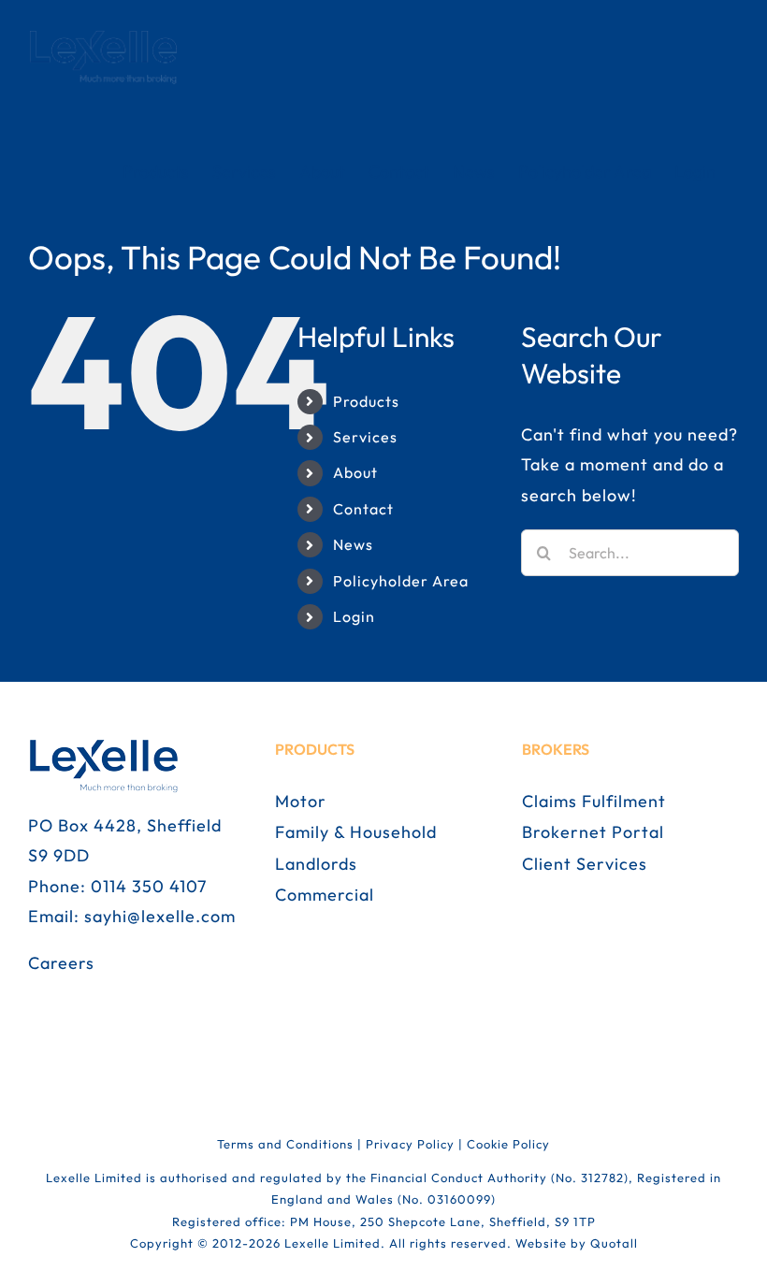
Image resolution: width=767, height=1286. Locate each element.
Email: (56, 916)
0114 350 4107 (149, 886)
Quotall (614, 1242)
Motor (300, 801)
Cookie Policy (508, 1143)
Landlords (316, 863)
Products (366, 401)
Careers (61, 963)
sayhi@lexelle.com (160, 916)
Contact (363, 508)
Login (354, 616)
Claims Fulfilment (594, 801)
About (355, 472)
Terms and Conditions (285, 1143)
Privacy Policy (410, 1143)
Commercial (324, 894)
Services (365, 436)
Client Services (584, 863)
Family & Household (356, 832)
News (353, 544)
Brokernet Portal (593, 832)
